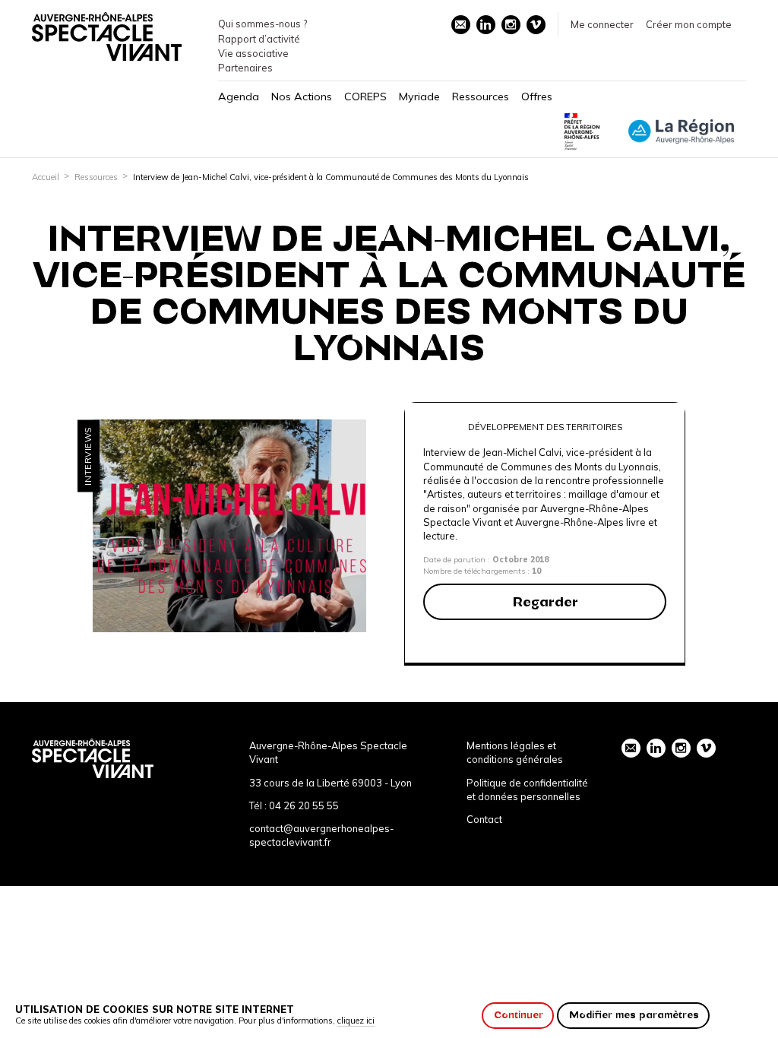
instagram (510, 24)
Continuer (518, 1015)
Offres (536, 96)
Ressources (480, 96)
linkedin (485, 24)
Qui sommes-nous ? (262, 23)
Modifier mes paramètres (634, 1015)
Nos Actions (301, 96)
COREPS (365, 96)
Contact (484, 819)
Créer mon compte (689, 24)
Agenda (238, 96)
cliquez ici (356, 1020)
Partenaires (245, 68)
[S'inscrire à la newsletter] (460, 24)
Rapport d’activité (259, 39)
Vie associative (253, 53)
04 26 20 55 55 (304, 805)
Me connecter (602, 24)
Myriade (419, 96)
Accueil (45, 177)
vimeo (536, 24)
